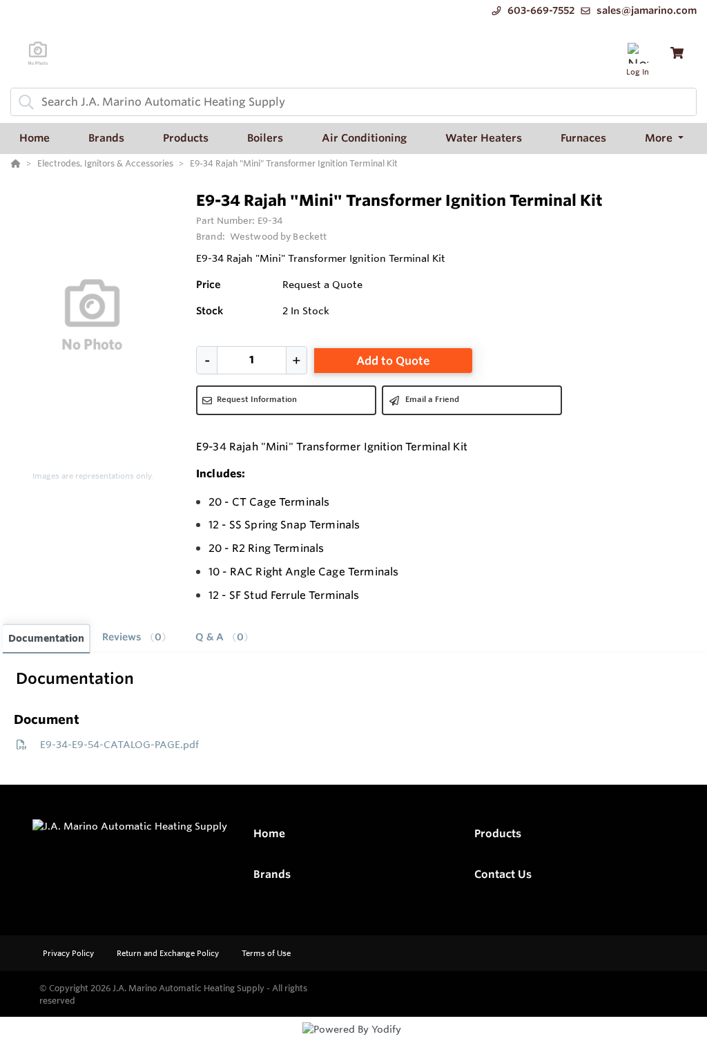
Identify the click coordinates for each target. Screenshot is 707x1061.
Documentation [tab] (46, 638)
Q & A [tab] (219, 637)
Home (269, 833)
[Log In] (638, 53)
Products (497, 833)
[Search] (23, 101)
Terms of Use (266, 953)
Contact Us (503, 874)
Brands (272, 874)
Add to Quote (393, 360)
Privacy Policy (69, 953)
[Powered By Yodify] (353, 1041)
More (660, 137)
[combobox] (353, 101)
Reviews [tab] (132, 637)
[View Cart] (677, 53)
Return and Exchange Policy (169, 953)
